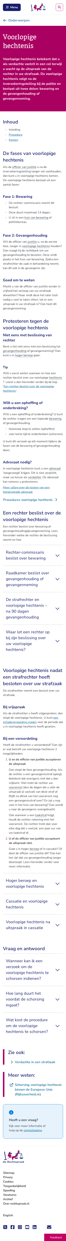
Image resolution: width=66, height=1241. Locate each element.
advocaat (55, 468)
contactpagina (33, 1130)
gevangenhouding (14, 351)
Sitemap (8, 1173)
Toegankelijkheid (14, 1186)
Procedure (15, 135)
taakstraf (41, 815)
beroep (34, 849)
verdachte (34, 477)
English (8, 1215)
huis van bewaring (36, 218)
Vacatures (10, 1195)
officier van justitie (24, 167)
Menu (14, 7)
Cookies (8, 1182)
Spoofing (9, 1190)
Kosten (13, 140)
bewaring (55, 419)
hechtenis (55, 378)
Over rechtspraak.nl (16, 1204)
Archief (8, 1199)
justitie (32, 242)
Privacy (8, 1177)
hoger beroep (24, 355)
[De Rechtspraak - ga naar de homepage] (13, 1156)
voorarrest (16, 787)
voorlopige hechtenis (36, 246)
